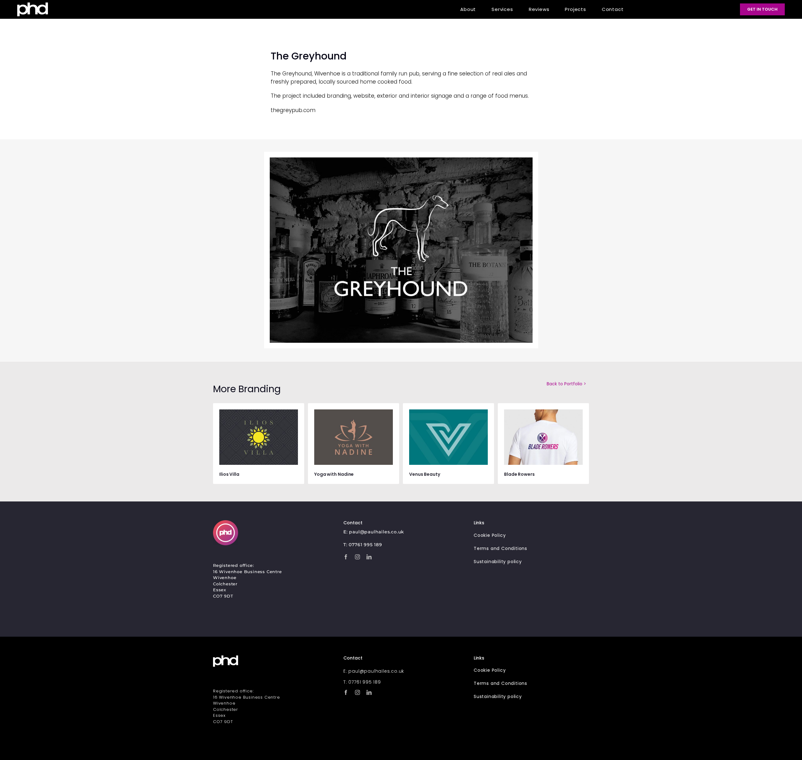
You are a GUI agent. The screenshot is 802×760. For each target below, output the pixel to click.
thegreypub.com (293, 110)
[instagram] (357, 556)
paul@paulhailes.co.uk (376, 531)
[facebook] (346, 556)
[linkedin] (369, 556)
